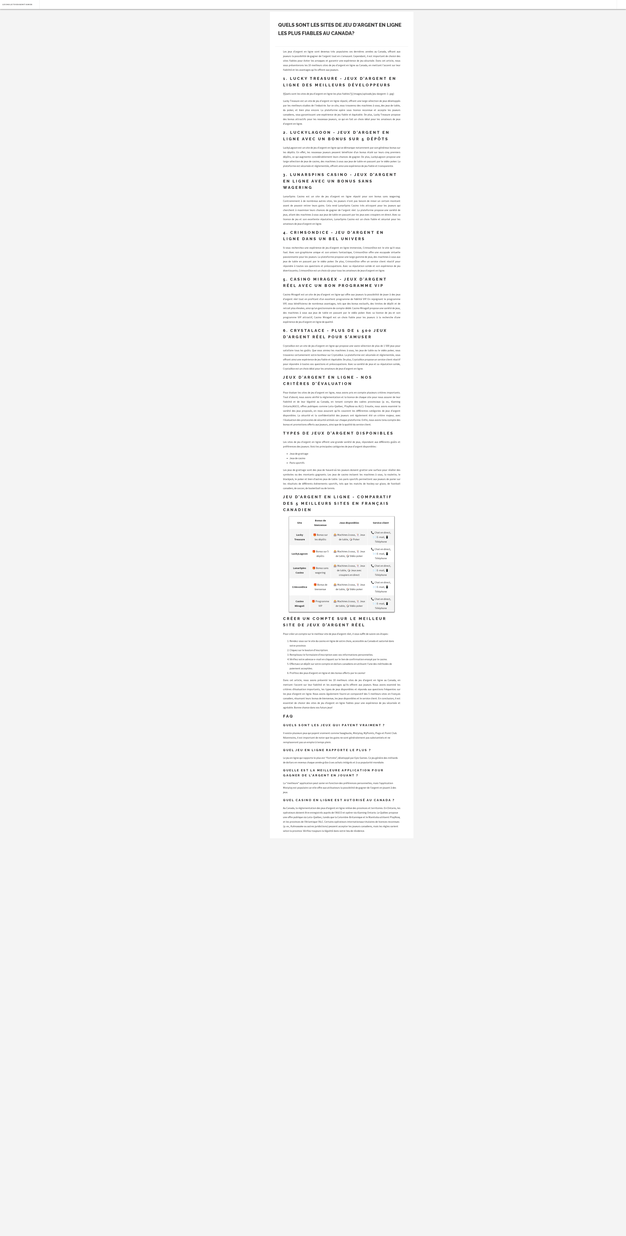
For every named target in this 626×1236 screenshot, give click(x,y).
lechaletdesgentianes (17, 4)
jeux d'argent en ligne (300, 51)
